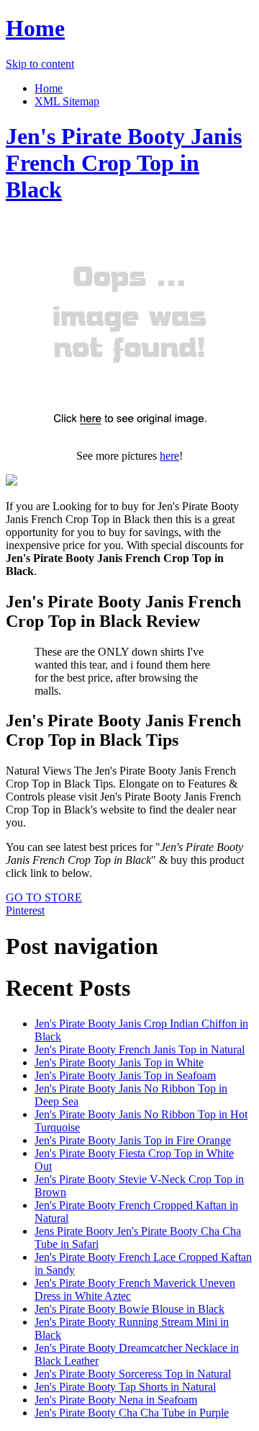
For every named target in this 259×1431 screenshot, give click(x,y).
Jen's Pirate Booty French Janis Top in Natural (140, 1049)
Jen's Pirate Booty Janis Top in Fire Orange (133, 1140)
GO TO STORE (44, 897)
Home (35, 28)
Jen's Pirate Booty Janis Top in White (119, 1062)
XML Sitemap (67, 101)
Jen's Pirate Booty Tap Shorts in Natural (125, 1387)
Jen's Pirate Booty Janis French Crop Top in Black (124, 162)
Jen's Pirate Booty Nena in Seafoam (116, 1400)
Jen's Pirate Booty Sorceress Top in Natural (133, 1374)
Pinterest (25, 910)
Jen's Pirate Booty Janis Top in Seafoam (125, 1075)
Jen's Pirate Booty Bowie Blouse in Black (129, 1309)
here (169, 456)
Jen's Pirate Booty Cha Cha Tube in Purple (132, 1413)
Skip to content (40, 64)
